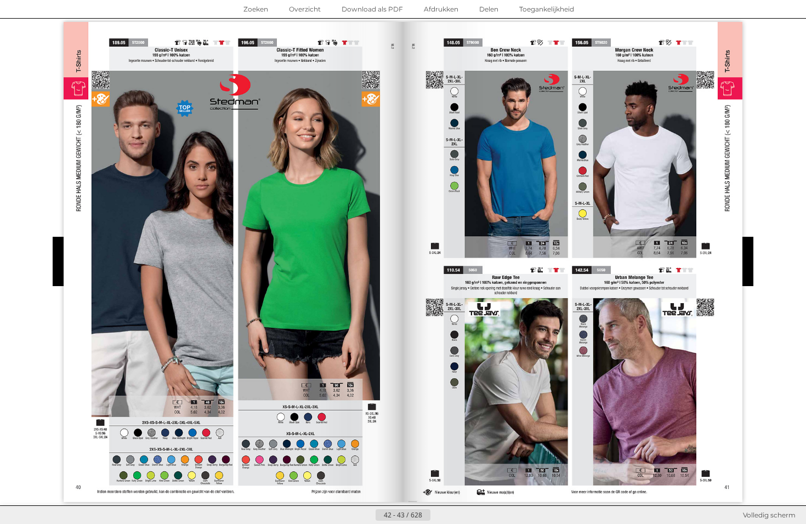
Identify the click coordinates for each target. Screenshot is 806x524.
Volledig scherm (769, 515)
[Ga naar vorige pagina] (367, 515)
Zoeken (255, 9)
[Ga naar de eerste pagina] (349, 515)
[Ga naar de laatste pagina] (457, 515)
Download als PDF (372, 9)
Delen (488, 9)
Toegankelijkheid (546, 9)
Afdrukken (441, 9)
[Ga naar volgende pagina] (439, 515)
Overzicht (305, 9)
